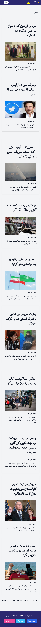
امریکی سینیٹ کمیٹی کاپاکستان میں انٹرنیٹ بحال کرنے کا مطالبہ (23, 489)
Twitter (20, 621)
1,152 (27, 600)
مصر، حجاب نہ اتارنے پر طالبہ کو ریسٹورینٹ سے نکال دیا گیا (22, 551)
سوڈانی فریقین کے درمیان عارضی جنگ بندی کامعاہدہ (21, 31)
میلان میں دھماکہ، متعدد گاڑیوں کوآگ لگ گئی (21, 208)
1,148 (13, 600)
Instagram (9, 621)
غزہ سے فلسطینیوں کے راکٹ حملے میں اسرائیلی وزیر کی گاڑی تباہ (21, 152)
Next (37, 600)
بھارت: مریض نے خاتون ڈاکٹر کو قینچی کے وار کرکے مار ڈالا (21, 319)
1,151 (24, 600)
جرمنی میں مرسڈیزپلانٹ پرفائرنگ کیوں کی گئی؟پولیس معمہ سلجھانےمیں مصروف (21, 445)
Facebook (32, 621)
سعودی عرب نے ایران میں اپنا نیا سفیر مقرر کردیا (22, 262)
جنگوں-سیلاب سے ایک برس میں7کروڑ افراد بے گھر (21, 381)
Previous (5, 600)
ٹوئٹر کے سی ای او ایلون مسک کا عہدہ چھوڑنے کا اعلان (21, 90)
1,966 (33, 600)
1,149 (17, 600)
